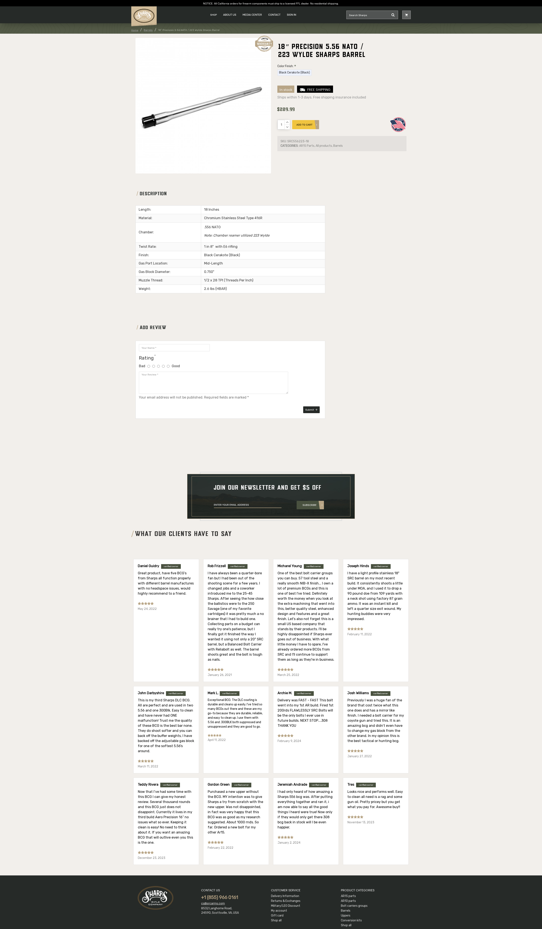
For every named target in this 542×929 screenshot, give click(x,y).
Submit (309, 409)
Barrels (148, 30)
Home (134, 30)
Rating (146, 358)
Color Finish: (285, 66)
